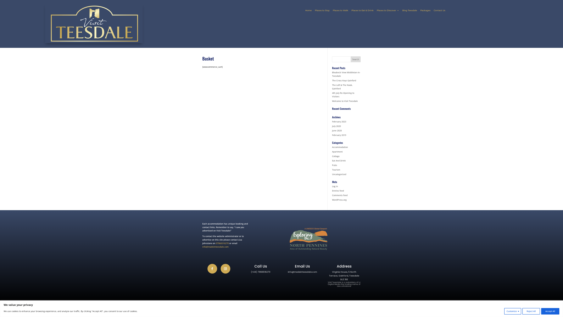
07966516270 (222, 243)
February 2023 (339, 121)
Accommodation (340, 147)
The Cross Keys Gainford (344, 80)
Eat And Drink (339, 160)
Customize (512, 311)
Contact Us (439, 10)
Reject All (531, 311)
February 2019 (339, 135)
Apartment (337, 151)
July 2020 (336, 126)
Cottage (336, 156)
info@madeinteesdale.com (215, 246)
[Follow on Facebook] (212, 269)
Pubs (334, 165)
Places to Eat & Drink (362, 10)
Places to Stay (322, 10)
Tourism (336, 169)
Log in (335, 186)
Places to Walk (340, 10)
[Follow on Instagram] (225, 269)
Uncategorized (339, 174)
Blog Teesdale (409, 10)
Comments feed (340, 195)
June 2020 (337, 130)
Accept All (550, 311)
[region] (281, 308)
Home (308, 10)
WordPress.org (339, 199)
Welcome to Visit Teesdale (345, 101)
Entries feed (338, 190)
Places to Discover (386, 10)
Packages (425, 10)
